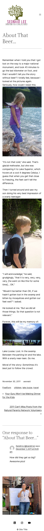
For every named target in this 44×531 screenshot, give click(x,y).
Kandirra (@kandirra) (25, 446)
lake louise (27, 387)
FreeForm (6, 387)
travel (36, 387)
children (17, 387)
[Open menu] (40, 14)
